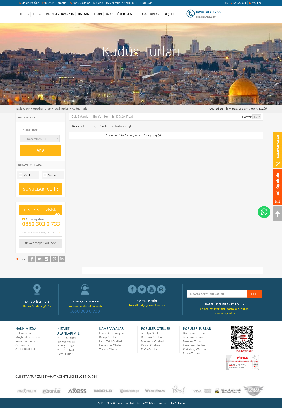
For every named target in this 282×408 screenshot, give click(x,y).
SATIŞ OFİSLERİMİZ (37, 302)
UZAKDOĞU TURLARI (120, 14)
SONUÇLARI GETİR (40, 189)
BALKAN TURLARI (90, 14)
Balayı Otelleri (108, 337)
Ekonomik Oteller (110, 345)
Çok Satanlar (80, 116)
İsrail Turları (61, 109)
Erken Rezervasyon (111, 333)
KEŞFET (169, 14)
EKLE (254, 294)
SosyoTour (239, 3)
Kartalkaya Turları (194, 349)
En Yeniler (100, 116)
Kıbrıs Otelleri (66, 342)
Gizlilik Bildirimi (25, 349)
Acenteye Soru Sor (42, 243)
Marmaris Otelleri (152, 341)
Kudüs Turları (80, 109)
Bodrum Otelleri (151, 337)
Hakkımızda (23, 333)
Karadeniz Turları (194, 345)
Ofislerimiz (22, 345)
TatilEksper (22, 109)
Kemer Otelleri (150, 345)
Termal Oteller (108, 349)
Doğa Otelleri (149, 349)
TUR (36, 14)
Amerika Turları (193, 337)
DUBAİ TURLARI (149, 14)
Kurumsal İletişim (26, 341)
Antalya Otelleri (151, 333)
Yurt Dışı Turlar (66, 350)
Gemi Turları (65, 354)
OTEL (23, 14)
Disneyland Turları (194, 333)
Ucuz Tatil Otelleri (110, 341)
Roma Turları (191, 353)
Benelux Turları (192, 341)
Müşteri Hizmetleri (56, 3)
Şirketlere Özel (31, 3)
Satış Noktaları (82, 3)
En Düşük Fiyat (122, 116)
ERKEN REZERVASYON (59, 14)
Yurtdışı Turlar (42, 109)
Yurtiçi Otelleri (66, 338)
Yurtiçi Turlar (65, 346)
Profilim (256, 3)
